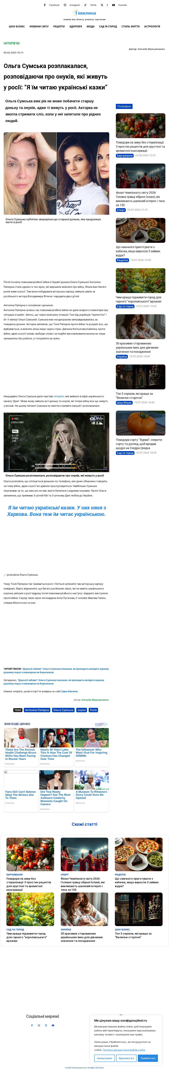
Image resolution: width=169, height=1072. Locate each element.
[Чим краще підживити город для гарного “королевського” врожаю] (140, 280)
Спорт (121, 210)
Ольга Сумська (63, 710)
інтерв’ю (59, 396)
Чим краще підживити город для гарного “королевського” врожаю (26, 937)
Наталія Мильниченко (151, 49)
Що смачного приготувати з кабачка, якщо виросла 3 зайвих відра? (138, 251)
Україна (122, 356)
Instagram (75, 5)
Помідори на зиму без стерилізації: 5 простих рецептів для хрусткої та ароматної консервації (140, 146)
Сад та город (125, 306)
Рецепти (122, 260)
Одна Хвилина (69, 691)
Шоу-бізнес (124, 402)
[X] (102, 5)
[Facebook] (44, 5)
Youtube (122, 5)
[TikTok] (85, 5)
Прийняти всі (148, 1058)
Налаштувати (104, 1058)
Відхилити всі (126, 1058)
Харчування (125, 155)
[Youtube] (113, 5)
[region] (126, 1040)
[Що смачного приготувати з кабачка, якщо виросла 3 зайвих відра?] (140, 230)
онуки (82, 710)
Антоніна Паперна (37, 710)
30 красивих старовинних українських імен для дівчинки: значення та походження (137, 347)
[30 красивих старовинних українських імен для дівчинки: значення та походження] (140, 326)
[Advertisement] (56, 253)
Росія (93, 710)
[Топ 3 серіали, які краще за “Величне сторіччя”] (140, 377)
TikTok (93, 5)
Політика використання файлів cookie (124, 1049)
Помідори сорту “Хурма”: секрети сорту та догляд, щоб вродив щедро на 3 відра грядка (139, 444)
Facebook (54, 5)
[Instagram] (65, 5)
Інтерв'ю (12, 43)
